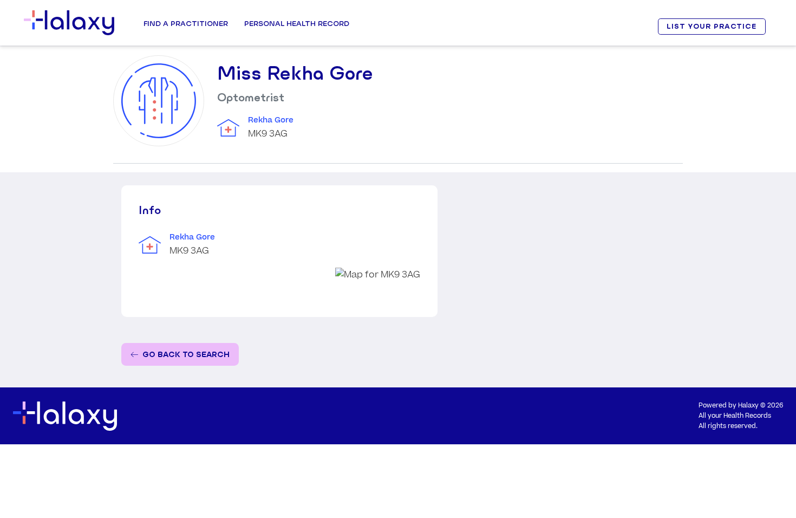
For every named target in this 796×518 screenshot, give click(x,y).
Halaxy (748, 405)
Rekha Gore (270, 120)
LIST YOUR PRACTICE (711, 26)
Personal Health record (296, 23)
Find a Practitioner (185, 23)
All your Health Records (735, 415)
